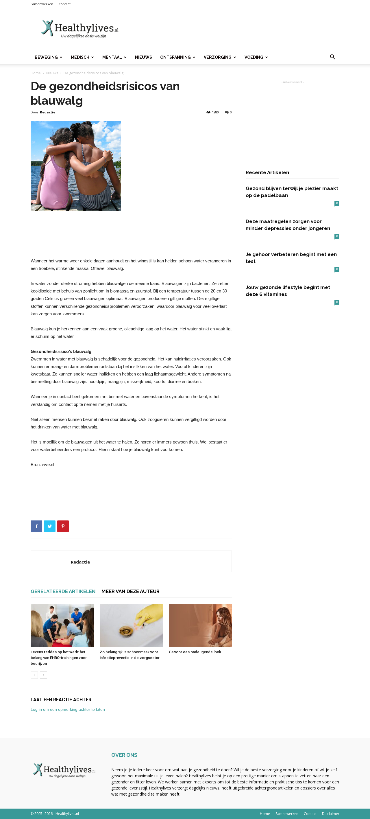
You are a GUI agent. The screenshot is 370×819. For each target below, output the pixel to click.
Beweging (46, 57)
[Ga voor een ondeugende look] (200, 625)
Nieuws (143, 57)
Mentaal (112, 57)
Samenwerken (42, 4)
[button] (332, 57)
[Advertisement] (234, 29)
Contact (65, 4)
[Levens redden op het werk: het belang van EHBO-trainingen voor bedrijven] (62, 625)
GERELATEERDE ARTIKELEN (63, 591)
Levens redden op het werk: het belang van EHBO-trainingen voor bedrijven (59, 658)
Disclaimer (330, 813)
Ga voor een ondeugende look (195, 652)
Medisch (80, 57)
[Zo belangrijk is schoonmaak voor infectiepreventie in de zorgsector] (131, 625)
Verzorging (218, 57)
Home (36, 73)
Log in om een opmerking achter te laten (68, 709)
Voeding (254, 57)
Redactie (47, 112)
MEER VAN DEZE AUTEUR (130, 591)
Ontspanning (175, 57)
